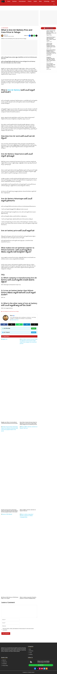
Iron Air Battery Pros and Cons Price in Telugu (10, 311)
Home (8, 1)
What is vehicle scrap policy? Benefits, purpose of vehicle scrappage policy (28, 598)
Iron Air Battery (14, 90)
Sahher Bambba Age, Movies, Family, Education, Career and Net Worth (51, 32)
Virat (6, 35)
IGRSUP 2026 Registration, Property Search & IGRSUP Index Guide (51, 45)
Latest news (49, 28)
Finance (29, 1)
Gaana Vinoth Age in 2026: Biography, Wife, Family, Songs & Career (51, 39)
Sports (52, 1)
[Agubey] (3, 1)
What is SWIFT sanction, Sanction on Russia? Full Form (28, 510)
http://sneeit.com (14, 319)
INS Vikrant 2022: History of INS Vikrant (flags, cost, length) (9, 598)
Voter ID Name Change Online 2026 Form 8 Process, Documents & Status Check (51, 66)
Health (35, 1)
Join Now (33, 328)
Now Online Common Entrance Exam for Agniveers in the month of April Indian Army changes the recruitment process (28, 423)
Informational (5, 27)
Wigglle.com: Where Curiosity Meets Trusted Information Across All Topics (9, 423)
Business (14, 1)
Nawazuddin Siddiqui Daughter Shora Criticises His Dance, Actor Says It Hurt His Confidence (51, 52)
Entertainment (22, 1)
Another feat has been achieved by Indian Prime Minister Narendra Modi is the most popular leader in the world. (9, 511)
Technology (46, 1)
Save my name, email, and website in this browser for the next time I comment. (18, 629)
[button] (54, 4)
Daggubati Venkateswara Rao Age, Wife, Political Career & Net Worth (51, 59)
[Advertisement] (19, 18)
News (40, 1)
